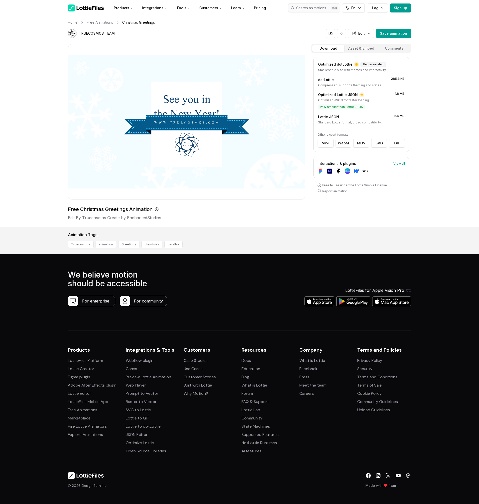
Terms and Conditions (377, 377)
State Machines (255, 426)
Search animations (311, 8)
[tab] (328, 48)
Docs (246, 360)
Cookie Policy (369, 393)
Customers (208, 8)
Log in (377, 8)
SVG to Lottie (138, 409)
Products (121, 8)
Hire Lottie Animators (87, 426)
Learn (236, 8)
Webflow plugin (139, 360)
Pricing (260, 8)
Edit (361, 33)
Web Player (136, 385)
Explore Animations (85, 434)
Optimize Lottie (140, 442)
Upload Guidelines (373, 409)
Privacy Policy (369, 360)
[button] (72, 33)
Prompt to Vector (142, 393)
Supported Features (260, 434)
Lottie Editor (79, 393)
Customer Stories (200, 377)
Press (304, 377)
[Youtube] (398, 476)
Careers (306, 393)
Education (250, 368)
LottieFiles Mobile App (88, 401)
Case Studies (196, 360)
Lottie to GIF (137, 418)
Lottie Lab (250, 409)
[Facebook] (368, 476)
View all (399, 163)
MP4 (326, 143)
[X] (388, 476)
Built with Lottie (198, 385)
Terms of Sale (369, 385)
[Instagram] (378, 476)
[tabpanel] (361, 141)
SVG (379, 143)
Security (364, 368)
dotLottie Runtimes (259, 442)
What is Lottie (254, 385)
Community (251, 418)
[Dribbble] (408, 476)
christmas (152, 244)
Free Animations (82, 409)
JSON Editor (137, 434)
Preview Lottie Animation (148, 377)
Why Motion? (196, 393)
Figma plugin (79, 377)
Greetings (128, 244)
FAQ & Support (255, 401)
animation (106, 244)
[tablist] (361, 48)
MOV (361, 143)
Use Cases (193, 368)
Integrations (152, 8)
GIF (397, 143)
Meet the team (313, 385)
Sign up (400, 8)
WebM (343, 143)
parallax (173, 244)
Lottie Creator (81, 368)
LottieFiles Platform (85, 360)
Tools (181, 8)
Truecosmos (80, 244)
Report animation (335, 191)
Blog (245, 377)
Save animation (393, 33)
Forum (247, 393)
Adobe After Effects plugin (92, 385)
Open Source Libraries (146, 451)
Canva (131, 368)
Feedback (308, 368)
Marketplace (79, 418)
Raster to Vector (141, 401)
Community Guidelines (377, 401)
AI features (251, 451)
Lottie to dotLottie (143, 426)
